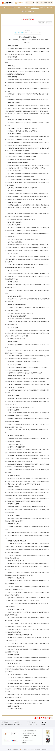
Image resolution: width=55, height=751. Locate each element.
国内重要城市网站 (32, 724)
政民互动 (42, 7)
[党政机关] (7, 733)
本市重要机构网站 (32, 722)
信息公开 (35, 7)
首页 (5, 7)
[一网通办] (8, 3)
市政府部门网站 (4, 722)
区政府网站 (16, 722)
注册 (51, 2)
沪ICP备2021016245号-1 (14, 749)
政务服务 (27, 7)
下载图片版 (48, 22)
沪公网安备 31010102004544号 (28, 749)
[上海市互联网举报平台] (7, 740)
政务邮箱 (24, 742)
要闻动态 (12, 7)
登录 (49, 2)
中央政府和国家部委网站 (6, 724)
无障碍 (45, 2)
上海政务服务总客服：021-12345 (29, 735)
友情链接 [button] (43, 724)
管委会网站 (43, 722)
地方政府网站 (17, 724)
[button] (5, 722)
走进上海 (49, 7)
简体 (37, 2)
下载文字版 (41, 22)
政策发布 (20, 7)
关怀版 (42, 2)
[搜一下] (33, 2)
